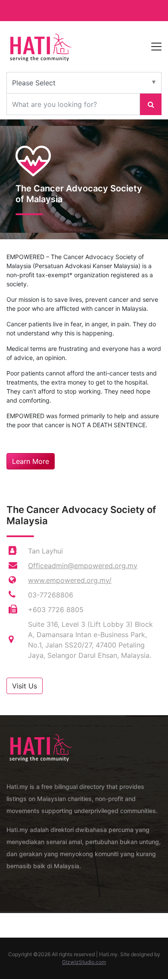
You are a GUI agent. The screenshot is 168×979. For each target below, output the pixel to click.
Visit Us (24, 686)
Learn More (30, 461)
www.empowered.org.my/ (70, 580)
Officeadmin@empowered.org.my (82, 565)
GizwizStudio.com (84, 962)
